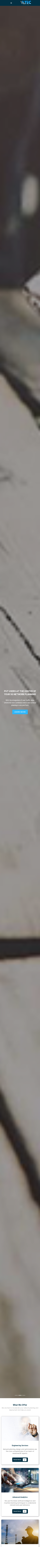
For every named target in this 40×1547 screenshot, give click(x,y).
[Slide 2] (20, 1395)
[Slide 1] (16, 1395)
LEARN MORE (20, 712)
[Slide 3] (23, 1395)
